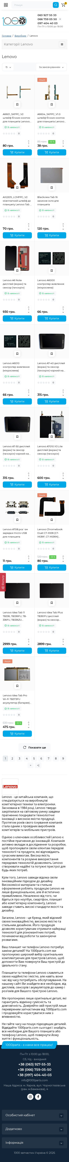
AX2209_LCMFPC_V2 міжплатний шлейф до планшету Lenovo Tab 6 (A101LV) (17, 201)
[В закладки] (17, 104)
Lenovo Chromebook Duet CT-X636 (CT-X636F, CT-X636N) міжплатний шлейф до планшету (51, 533)
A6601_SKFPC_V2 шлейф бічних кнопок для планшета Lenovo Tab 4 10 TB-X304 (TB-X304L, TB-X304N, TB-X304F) (16, 118)
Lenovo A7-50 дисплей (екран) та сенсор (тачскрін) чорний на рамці (16, 450)
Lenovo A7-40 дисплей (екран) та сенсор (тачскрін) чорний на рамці (51, 367)
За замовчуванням (50, 67)
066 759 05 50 (47, 19)
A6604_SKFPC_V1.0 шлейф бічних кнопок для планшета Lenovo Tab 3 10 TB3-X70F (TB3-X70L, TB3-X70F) (51, 118)
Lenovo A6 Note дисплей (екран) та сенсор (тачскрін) (14, 284)
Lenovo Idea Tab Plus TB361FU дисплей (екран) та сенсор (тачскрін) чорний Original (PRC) (50, 616)
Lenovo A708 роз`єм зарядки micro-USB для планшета (15, 533)
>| (38, 765)
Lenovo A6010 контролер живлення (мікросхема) (16, 367)
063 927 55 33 (47, 15)
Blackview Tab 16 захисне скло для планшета (48, 201)
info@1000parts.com (34, 1080)
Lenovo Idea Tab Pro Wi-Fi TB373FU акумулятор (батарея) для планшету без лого (17, 699)
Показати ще (37, 747)
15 (7, 67)
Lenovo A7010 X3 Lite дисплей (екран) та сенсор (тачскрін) (50, 450)
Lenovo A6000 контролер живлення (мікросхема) (50, 284)
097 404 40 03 (48, 23)
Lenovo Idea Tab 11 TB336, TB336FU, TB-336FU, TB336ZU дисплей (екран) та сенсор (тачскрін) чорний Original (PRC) (16, 616)
